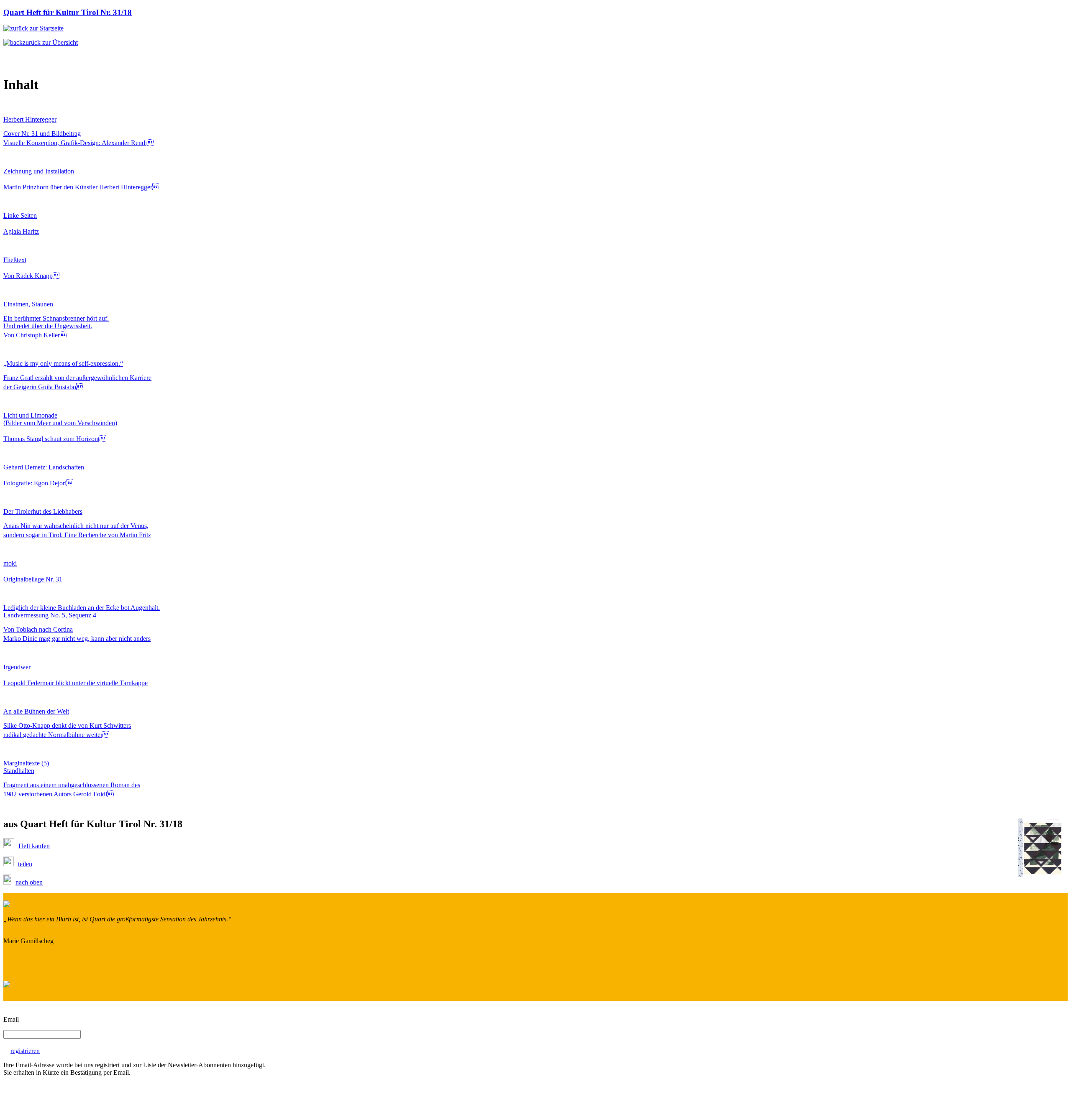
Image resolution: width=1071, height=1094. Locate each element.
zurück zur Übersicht (50, 42)
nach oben (29, 882)
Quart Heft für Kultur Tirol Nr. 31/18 (67, 12)
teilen (25, 863)
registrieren (25, 1050)
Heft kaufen (34, 845)
